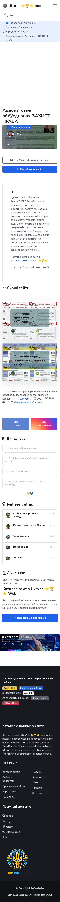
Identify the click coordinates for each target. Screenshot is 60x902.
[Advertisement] (30, 73)
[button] (12, 15)
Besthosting (21, 546)
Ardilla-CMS (10, 688)
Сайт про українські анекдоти (25, 515)
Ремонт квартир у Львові (29, 525)
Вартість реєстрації (31, 617)
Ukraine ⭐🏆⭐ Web (24, 6)
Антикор (18, 557)
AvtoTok (28, 693)
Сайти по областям (8, 779)
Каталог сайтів (11, 771)
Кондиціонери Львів (31, 688)
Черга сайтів (9, 791)
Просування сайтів (13, 786)
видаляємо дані (11, 692)
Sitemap (37, 793)
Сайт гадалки (21, 536)
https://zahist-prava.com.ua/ (30, 160)
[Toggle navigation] (55, 6)
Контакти (38, 777)
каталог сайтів (19, 260)
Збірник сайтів (39, 698)
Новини (37, 771)
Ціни (35, 782)
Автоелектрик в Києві (15, 697)
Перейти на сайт (31, 169)
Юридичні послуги (21, 127)
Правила (37, 787)
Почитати (8, 796)
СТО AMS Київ (11, 703)
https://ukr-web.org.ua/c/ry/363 (31, 267)
